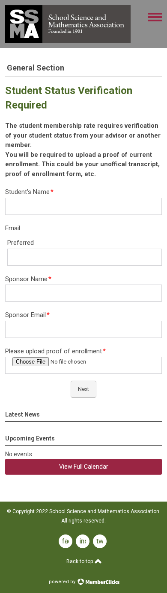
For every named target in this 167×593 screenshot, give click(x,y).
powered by (63, 581)
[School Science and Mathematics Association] (68, 40)
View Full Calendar (83, 466)
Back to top (80, 561)
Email (12, 228)
